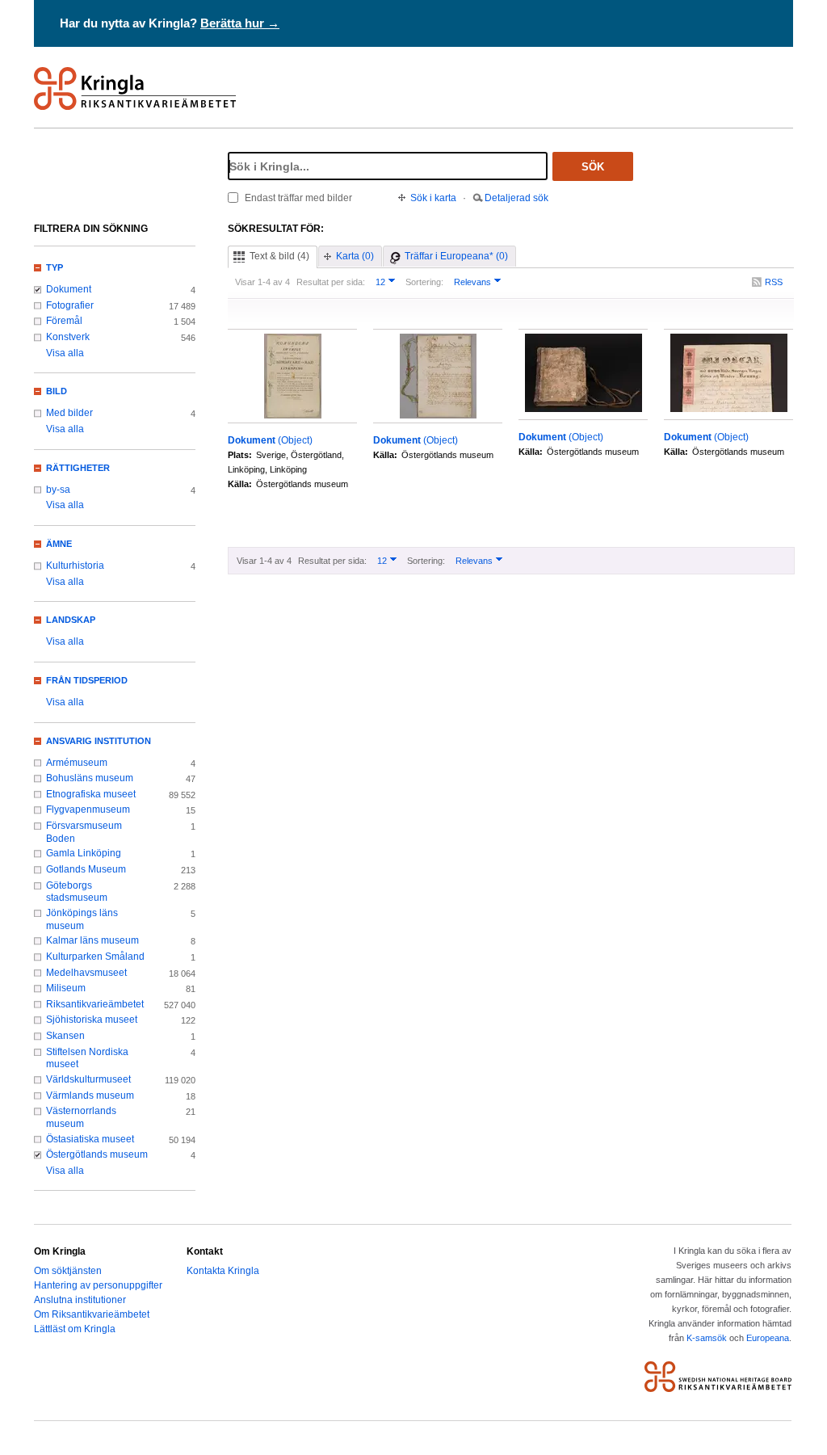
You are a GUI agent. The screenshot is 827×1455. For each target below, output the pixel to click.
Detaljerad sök (516, 198)
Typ (54, 267)
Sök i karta (433, 198)
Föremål (64, 320)
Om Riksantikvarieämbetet (91, 1314)
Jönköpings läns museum (82, 919)
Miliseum (66, 988)
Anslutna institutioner (80, 1300)
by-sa (58, 489)
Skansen (65, 1035)
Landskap (70, 619)
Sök (592, 167)
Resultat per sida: (330, 282)
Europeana (767, 1338)
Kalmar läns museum (92, 940)
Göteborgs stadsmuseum (76, 892)
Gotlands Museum (86, 869)
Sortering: (424, 282)
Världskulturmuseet (88, 1079)
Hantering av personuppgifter (98, 1285)
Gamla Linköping (83, 853)
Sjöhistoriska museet (91, 1019)
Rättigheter (78, 468)
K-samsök (706, 1338)
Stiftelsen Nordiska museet (87, 1058)
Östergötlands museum (97, 1154)
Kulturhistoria (75, 565)
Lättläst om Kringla (74, 1329)
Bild (56, 391)
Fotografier (70, 305)
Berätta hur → (239, 23)
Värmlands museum (90, 1095)
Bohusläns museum (89, 778)
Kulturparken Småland (95, 956)
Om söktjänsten (68, 1270)
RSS (774, 282)
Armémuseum (76, 762)
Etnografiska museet (91, 794)
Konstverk (68, 337)
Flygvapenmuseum (88, 809)
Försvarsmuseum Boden (84, 832)
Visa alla (65, 353)
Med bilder (69, 412)
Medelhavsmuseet (86, 972)
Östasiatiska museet (90, 1139)
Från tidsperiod (87, 680)
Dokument (68, 289)
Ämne (59, 544)
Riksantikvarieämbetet (95, 1004)
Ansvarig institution (98, 741)
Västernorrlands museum (81, 1117)
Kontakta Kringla (223, 1270)
